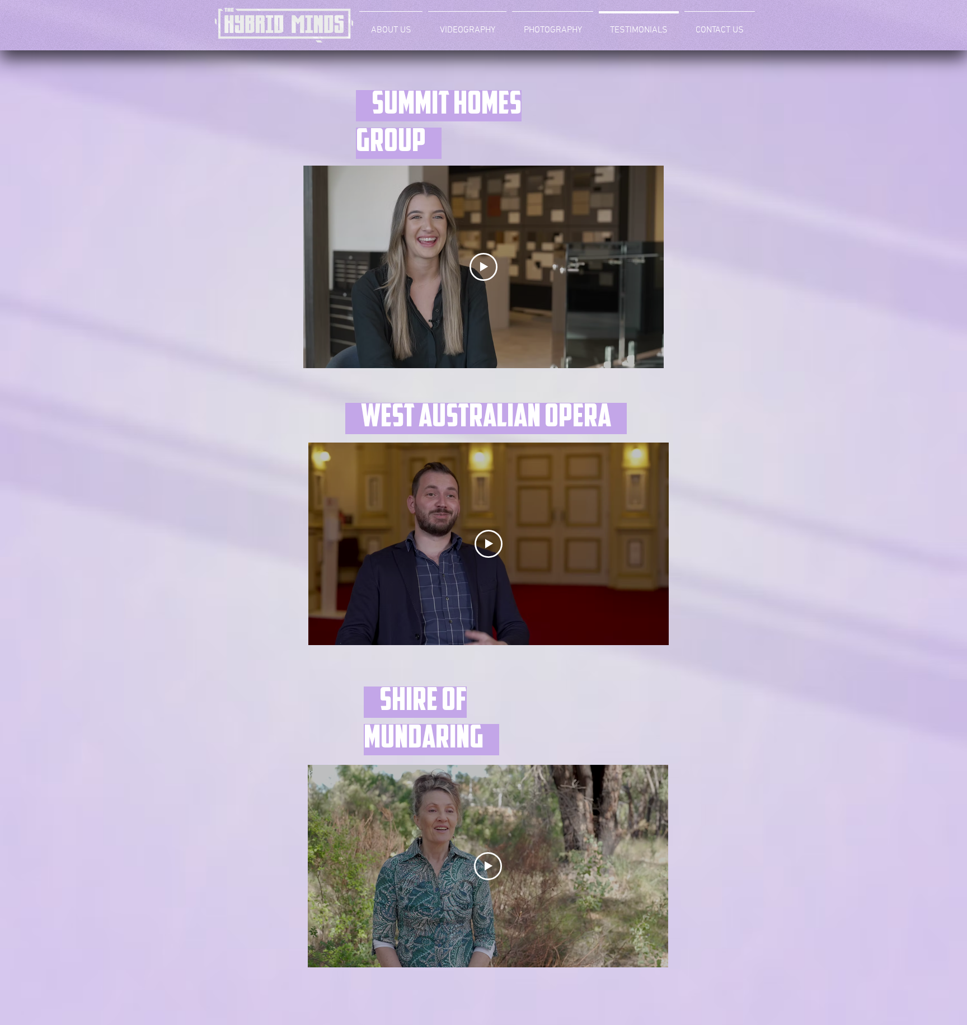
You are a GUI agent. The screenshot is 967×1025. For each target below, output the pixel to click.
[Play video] (483, 267)
